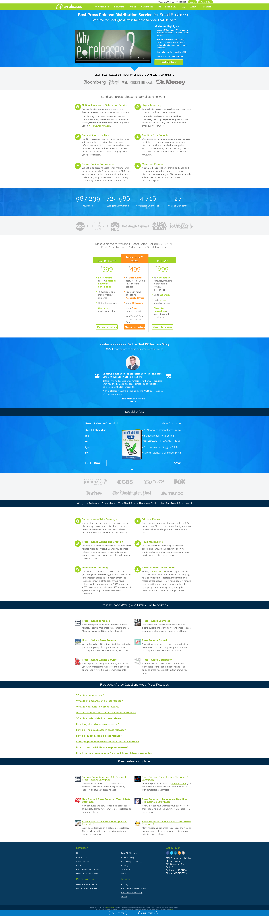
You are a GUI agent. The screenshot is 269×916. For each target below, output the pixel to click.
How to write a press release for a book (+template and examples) (114, 753)
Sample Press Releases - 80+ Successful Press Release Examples (105, 778)
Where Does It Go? (167, 6)
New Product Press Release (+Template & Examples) (106, 800)
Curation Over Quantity (155, 135)
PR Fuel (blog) (127, 857)
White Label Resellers (86, 888)
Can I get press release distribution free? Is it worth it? (107, 741)
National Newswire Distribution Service (104, 105)
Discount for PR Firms (87, 884)
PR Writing (119, 6)
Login (192, 2)
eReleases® (110, 908)
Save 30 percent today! (133, 463)
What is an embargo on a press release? (99, 700)
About (193, 6)
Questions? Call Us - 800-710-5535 (172, 2)
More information (107, 326)
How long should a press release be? (97, 724)
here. (171, 910)
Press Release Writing (131, 892)
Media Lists (81, 857)
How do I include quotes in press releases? (101, 729)
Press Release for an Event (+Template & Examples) (165, 778)
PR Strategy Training (131, 861)
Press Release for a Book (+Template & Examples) (104, 822)
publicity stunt (178, 783)
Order (124, 896)
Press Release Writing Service (99, 659)
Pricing (132, 6)
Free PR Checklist (129, 853)
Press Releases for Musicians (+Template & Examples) (166, 822)
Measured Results (152, 164)
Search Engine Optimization (98, 164)
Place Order (206, 2)
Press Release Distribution (157, 659)
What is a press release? (90, 695)
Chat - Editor (148, 913)
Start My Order (168, 61)
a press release (157, 571)
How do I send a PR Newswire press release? (102, 747)
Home (79, 853)
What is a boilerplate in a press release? (99, 718)
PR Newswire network (99, 125)
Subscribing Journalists (95, 135)
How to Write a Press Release (99, 640)
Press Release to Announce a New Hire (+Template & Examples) (164, 800)
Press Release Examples (156, 620)
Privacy (124, 865)
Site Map (125, 869)
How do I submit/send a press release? (98, 735)
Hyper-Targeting (151, 105)
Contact (207, 6)
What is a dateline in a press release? (97, 706)
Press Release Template (96, 620)
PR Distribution (101, 6)
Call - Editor (117, 913)
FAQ (183, 6)
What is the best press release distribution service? (106, 712)
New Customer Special (87, 873)
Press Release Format (154, 640)
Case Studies (147, 6)
